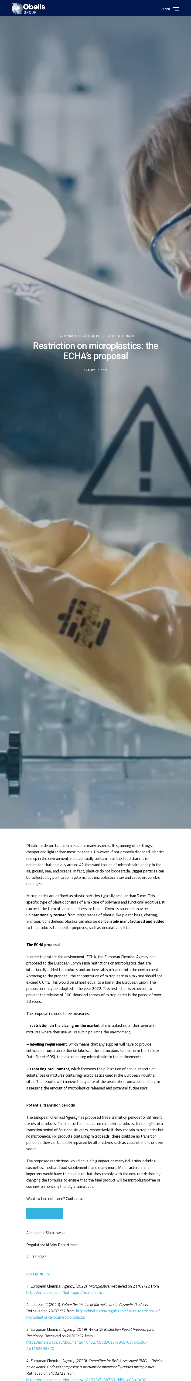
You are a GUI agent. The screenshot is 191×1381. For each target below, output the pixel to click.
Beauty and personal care (76, 336)
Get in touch (45, 1213)
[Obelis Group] (28, 8)
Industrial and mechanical (115, 336)
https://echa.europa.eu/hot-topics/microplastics (65, 1292)
